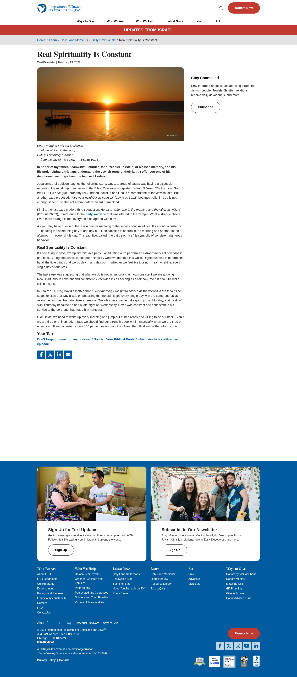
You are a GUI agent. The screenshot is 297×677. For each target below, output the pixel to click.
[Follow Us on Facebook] (220, 646)
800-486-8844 (45, 642)
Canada (64, 660)
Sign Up (61, 550)
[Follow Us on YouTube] (247, 646)
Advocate (194, 578)
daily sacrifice (96, 214)
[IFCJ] (60, 8)
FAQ (40, 607)
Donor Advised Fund (238, 598)
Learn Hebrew (159, 578)
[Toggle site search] (221, 7)
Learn (199, 21)
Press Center (121, 593)
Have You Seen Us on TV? (129, 588)
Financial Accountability (51, 598)
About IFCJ (44, 574)
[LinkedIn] (256, 646)
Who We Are (115, 21)
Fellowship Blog (123, 578)
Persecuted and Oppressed (91, 592)
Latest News (175, 21)
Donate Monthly (235, 578)
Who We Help (145, 21)
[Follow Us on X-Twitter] (229, 646)
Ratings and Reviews (50, 593)
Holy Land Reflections (126, 574)
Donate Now (244, 8)
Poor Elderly (82, 587)
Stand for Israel (122, 583)
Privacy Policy (46, 660)
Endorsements (46, 588)
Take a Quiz (158, 588)
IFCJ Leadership (47, 578)
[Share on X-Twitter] (50, 355)
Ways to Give (86, 21)
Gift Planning (234, 588)
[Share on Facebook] (41, 355)
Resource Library (161, 583)
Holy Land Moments (74, 40)
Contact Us (44, 612)
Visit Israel (194, 583)
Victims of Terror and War (90, 602)
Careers (42, 602)
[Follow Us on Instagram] (238, 646)
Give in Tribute (235, 593)
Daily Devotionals (104, 40)
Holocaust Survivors (87, 574)
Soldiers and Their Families (92, 597)
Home (41, 40)
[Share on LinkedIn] (59, 355)
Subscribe (205, 107)
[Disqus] (110, 407)
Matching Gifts (235, 583)
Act (218, 21)
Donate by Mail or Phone (241, 574)
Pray (191, 574)
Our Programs (45, 583)
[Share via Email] (68, 355)
